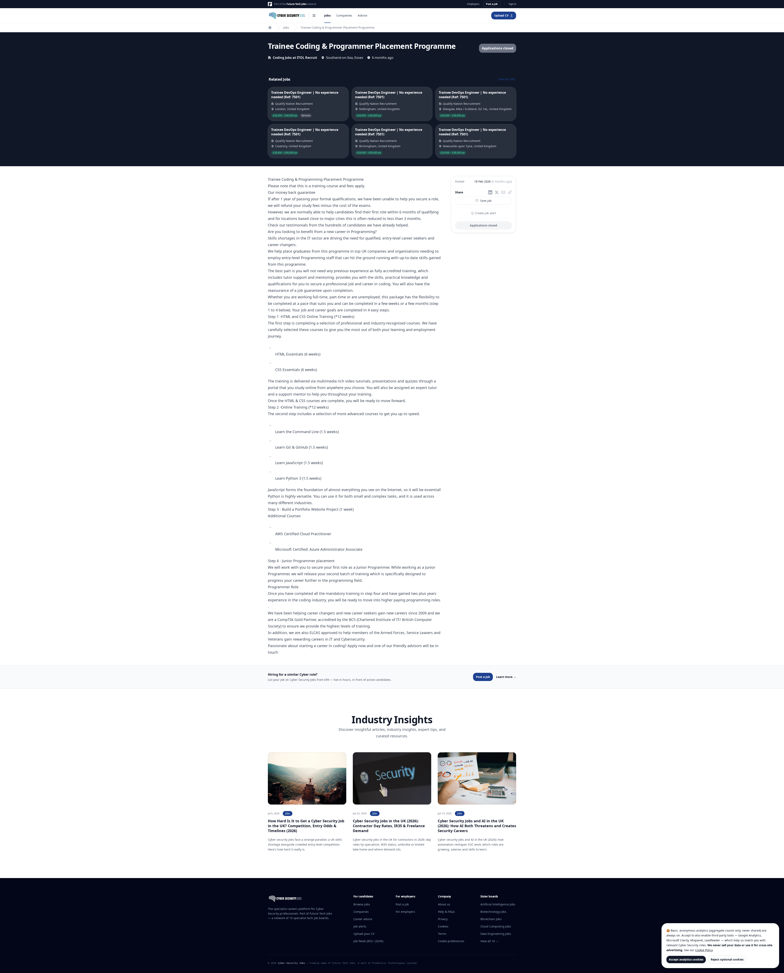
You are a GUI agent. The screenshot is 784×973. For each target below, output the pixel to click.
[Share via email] (503, 192)
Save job (486, 201)
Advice (362, 15)
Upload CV (501, 15)
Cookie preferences (451, 941)
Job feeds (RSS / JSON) (368, 941)
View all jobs (506, 79)
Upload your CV (363, 934)
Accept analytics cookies (686, 959)
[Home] (270, 28)
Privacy (443, 919)
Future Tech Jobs (296, 4)
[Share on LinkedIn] (490, 192)
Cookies (443, 926)
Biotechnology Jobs (493, 912)
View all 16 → (489, 941)
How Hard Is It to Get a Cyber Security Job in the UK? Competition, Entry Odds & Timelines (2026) (306, 825)
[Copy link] (510, 192)
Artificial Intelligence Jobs (497, 904)
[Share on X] (497, 192)
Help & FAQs (446, 912)
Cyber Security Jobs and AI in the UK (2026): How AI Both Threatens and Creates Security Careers (477, 825)
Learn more (506, 677)
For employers (405, 912)
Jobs (327, 15)
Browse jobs (361, 904)
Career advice (362, 919)
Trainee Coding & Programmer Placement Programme (337, 27)
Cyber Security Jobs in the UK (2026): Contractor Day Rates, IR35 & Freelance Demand (389, 825)
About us (444, 904)
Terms (442, 934)
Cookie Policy (704, 950)
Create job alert (485, 213)
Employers (473, 4)
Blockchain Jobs (491, 919)
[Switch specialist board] (314, 15)
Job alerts (359, 926)
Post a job (492, 4)
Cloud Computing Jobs (495, 926)
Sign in (512, 4)
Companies (344, 15)
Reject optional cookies (727, 959)
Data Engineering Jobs (495, 934)
